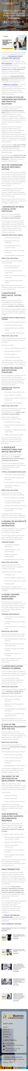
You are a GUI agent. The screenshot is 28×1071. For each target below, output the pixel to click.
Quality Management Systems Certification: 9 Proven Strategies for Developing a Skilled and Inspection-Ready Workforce (19, 967)
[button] (24, 3)
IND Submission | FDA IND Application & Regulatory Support (19, 950)
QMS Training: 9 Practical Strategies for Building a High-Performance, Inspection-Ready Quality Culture (19, 981)
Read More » (4, 930)
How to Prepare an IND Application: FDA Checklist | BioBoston (19, 936)
